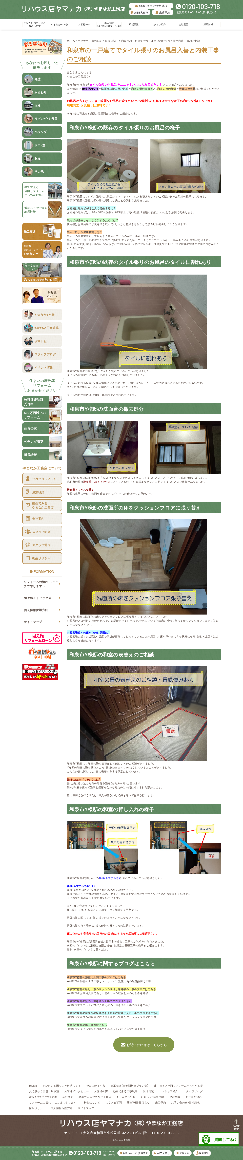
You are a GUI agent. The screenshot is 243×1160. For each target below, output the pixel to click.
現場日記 (135, 24)
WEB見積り (140, 12)
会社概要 (183, 24)
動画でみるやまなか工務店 (95, 1097)
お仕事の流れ (194, 1097)
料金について (92, 1102)
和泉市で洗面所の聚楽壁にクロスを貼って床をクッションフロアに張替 (112, 1017)
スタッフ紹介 (159, 24)
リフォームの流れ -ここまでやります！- (41, 584)
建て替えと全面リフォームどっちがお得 (178, 1085)
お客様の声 (84, 24)
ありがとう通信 (126, 1097)
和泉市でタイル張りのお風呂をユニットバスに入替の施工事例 (107, 1029)
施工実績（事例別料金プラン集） (109, 24)
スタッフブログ (192, 1091)
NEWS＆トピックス (37, 598)
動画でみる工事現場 (125, 1091)
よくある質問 (113, 1102)
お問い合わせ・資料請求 (152, 6)
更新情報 (174, 1097)
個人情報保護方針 (36, 610)
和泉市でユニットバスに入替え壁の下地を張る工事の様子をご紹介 (110, 1005)
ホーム (71, 41)
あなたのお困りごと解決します (34, 24)
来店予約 (164, 12)
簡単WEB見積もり (138, 1102)
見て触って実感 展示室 (44, 1091)
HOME (33, 1085)
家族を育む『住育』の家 (43, 1097)
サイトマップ (33, 621)
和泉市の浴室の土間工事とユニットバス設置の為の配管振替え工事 (110, 981)
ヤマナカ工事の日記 (90, 41)
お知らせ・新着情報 (152, 1097)
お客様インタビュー (76, 1091)
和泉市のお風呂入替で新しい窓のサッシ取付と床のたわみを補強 (108, 993)
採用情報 (208, 24)
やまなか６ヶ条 (59, 24)
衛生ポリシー (37, 1108)
